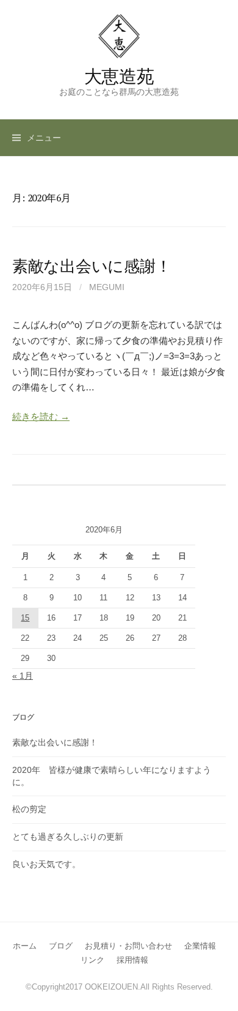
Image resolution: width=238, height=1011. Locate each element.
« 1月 (22, 676)
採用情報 (132, 959)
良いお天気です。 (46, 864)
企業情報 (200, 945)
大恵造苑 (119, 76)
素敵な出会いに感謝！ (91, 265)
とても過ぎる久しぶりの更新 (67, 836)
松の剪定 (29, 809)
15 (25, 617)
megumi (106, 287)
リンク (92, 959)
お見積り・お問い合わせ (128, 945)
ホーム (25, 945)
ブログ (61, 945)
